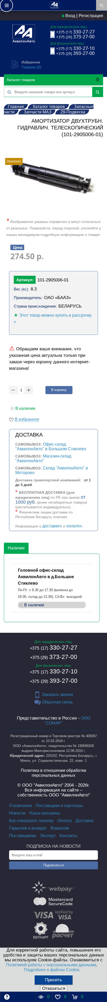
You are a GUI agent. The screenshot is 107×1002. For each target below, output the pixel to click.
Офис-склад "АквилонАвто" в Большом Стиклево (50, 446)
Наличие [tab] (16, 548)
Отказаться (53, 988)
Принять (53, 979)
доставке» (52, 526)
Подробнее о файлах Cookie (51, 970)
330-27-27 (53, 647)
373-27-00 (53, 657)
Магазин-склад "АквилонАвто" (43, 458)
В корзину (59, 390)
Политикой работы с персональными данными (51, 965)
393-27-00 (53, 680)
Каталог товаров (21, 80)
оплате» (74, 526)
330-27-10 (53, 671)
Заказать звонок (57, 694)
